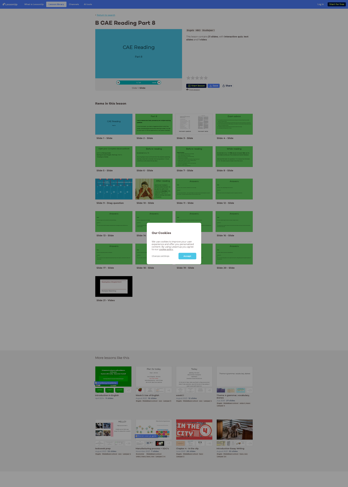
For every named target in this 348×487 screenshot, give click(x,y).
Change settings (160, 256)
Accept (187, 256)
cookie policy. (166, 249)
